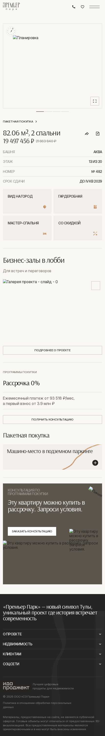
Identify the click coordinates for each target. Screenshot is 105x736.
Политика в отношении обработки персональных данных (37, 705)
